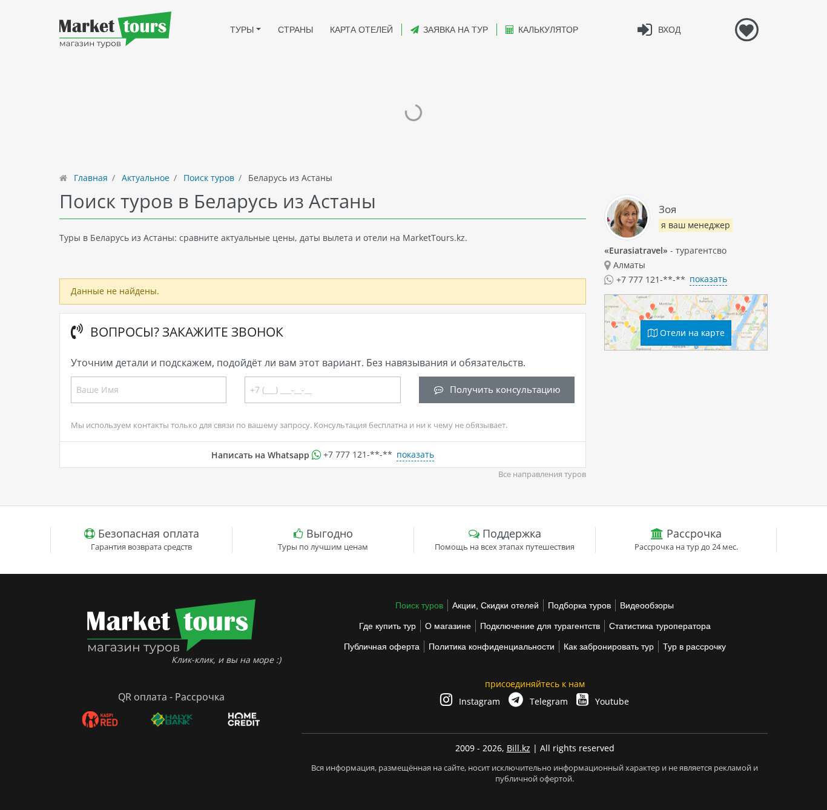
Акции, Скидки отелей (495, 605)
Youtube (611, 701)
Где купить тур (387, 626)
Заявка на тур (455, 30)
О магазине (448, 626)
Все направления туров (542, 474)
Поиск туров (419, 605)
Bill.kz (518, 748)
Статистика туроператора (660, 626)
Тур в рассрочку (694, 646)
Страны (295, 30)
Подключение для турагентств (540, 626)
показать (415, 454)
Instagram (478, 701)
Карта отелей (361, 30)
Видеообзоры (647, 605)
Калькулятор (548, 30)
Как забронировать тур (609, 646)
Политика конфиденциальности (492, 646)
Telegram (547, 701)
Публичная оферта (382, 646)
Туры (242, 30)
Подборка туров (579, 605)
